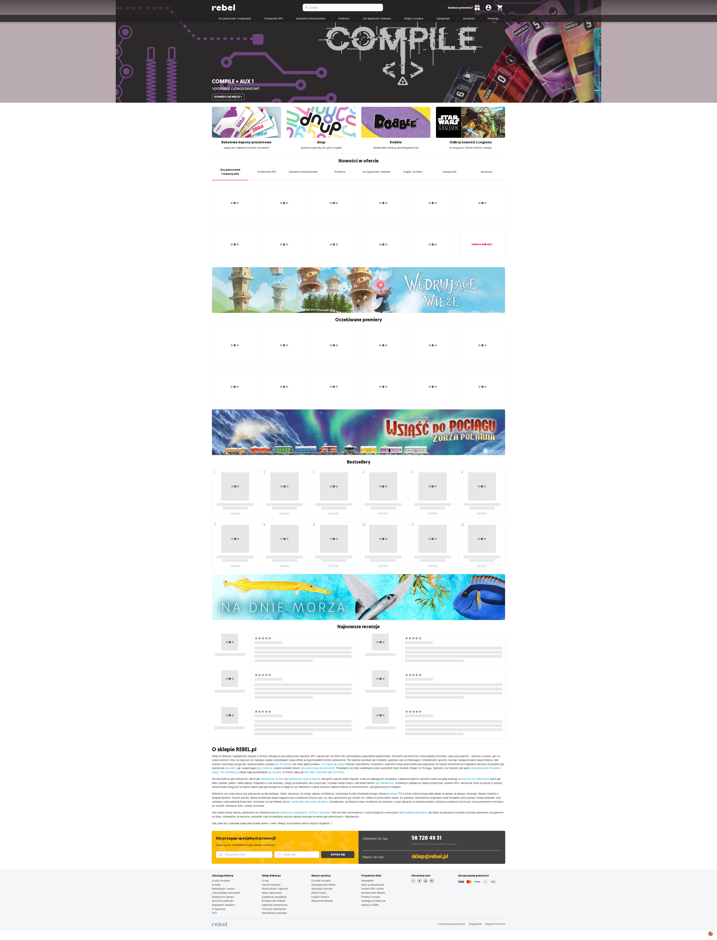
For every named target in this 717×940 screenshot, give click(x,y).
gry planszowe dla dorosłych (318, 768)
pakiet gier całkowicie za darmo (310, 801)
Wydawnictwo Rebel (323, 884)
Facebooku (286, 812)
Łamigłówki (443, 18)
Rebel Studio (318, 892)
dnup (321, 142)
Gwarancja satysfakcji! (274, 897)
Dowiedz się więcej (227, 97)
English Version (320, 897)
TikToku (312, 812)
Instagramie (300, 812)
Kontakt (216, 884)
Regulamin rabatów (223, 905)
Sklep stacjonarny (272, 892)
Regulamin (475, 924)
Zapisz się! (338, 854)
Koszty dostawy (221, 880)
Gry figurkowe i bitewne (377, 18)
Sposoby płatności (223, 900)
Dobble (396, 142)
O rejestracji (218, 909)
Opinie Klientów (271, 884)
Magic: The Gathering (224, 772)
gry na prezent (283, 764)
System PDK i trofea (372, 888)
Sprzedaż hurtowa (321, 888)
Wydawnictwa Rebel (415, 812)
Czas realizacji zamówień (226, 892)
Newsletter (367, 880)
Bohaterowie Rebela (273, 900)
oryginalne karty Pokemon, (485, 768)
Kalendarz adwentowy (275, 905)
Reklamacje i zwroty (223, 888)
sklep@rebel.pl (430, 856)
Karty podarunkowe (372, 884)
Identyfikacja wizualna (274, 913)
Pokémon (344, 18)
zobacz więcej (481, 244)
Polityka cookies (370, 897)
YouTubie (324, 812)
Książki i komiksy (413, 18)
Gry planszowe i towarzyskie (234, 18)
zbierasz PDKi (395, 793)
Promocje (493, 18)
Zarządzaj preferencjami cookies (711, 933)
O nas (265, 880)
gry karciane (275, 772)
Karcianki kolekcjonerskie (310, 18)
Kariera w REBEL (370, 905)
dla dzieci (230, 768)
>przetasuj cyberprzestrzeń (235, 88)
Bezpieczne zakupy (223, 897)
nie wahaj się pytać (333, 764)
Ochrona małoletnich (274, 909)
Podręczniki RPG (273, 18)
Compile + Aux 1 (233, 81)
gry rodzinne (264, 768)
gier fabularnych (384, 783)
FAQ (214, 913)
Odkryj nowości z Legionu (471, 142)
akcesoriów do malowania (473, 779)
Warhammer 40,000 (271, 779)
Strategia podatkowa (373, 900)
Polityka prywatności (451, 924)
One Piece (338, 772)
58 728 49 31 (427, 838)
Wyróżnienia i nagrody (275, 888)
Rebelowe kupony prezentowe (246, 142)
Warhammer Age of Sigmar (304, 779)
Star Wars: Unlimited (315, 772)
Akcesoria (468, 18)
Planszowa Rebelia (322, 900)
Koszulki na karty (320, 880)
